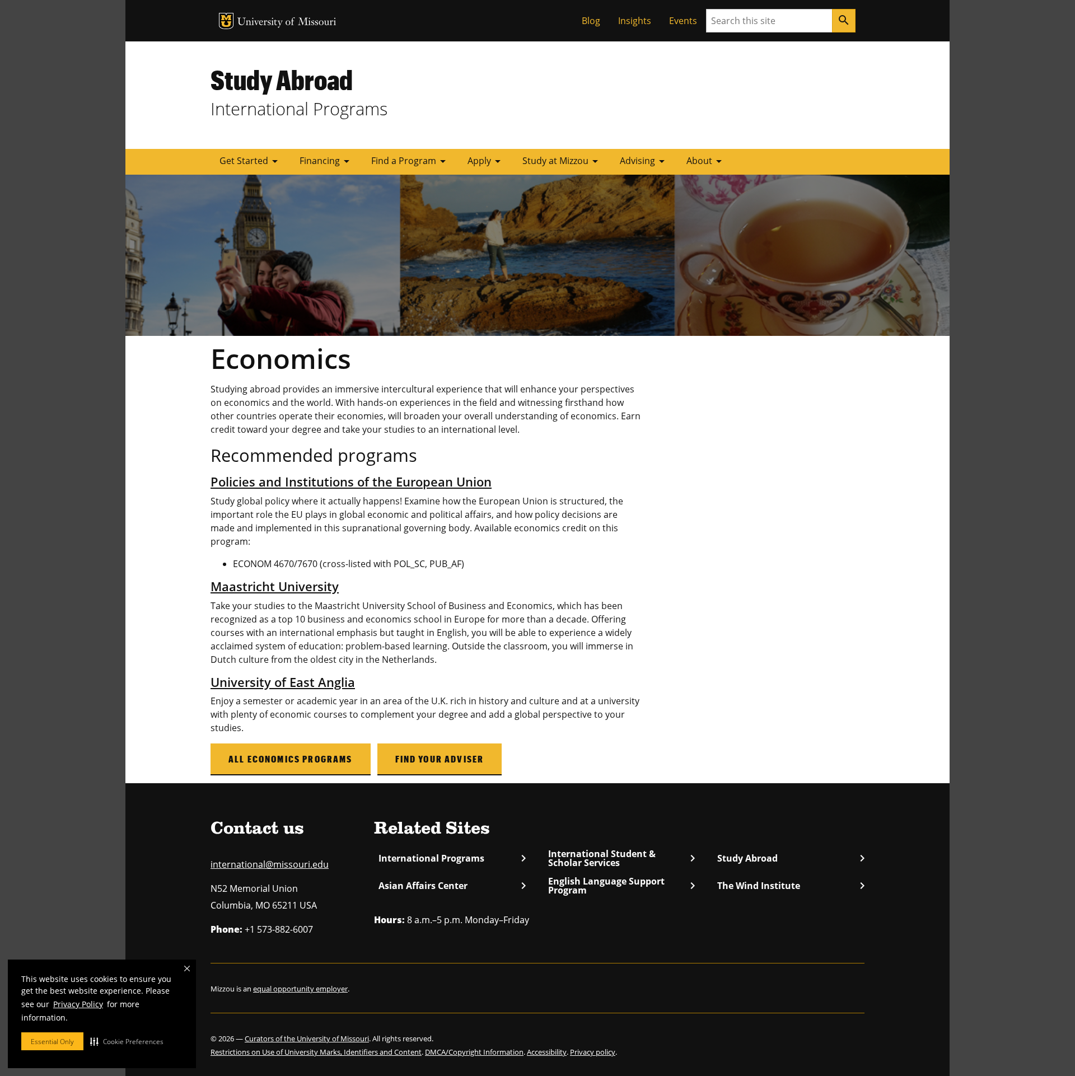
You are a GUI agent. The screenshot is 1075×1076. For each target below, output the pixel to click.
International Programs (452, 858)
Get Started (250, 161)
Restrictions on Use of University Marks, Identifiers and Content (316, 1052)
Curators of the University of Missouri (307, 1038)
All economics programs (290, 759)
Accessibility (547, 1052)
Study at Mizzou (562, 161)
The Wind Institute (790, 885)
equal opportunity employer (300, 989)
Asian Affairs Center (452, 885)
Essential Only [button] (52, 1041)
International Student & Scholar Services (621, 858)
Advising (644, 161)
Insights (634, 21)
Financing (326, 161)
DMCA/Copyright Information (474, 1052)
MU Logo (226, 21)
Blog (591, 21)
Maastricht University (275, 586)
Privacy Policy (78, 1004)
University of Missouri (286, 23)
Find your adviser (439, 759)
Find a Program (410, 161)
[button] (127, 1041)
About (706, 161)
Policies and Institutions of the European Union (351, 481)
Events (683, 21)
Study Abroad (282, 79)
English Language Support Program (621, 885)
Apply (486, 161)
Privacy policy (592, 1052)
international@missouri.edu (270, 864)
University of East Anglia (283, 682)
